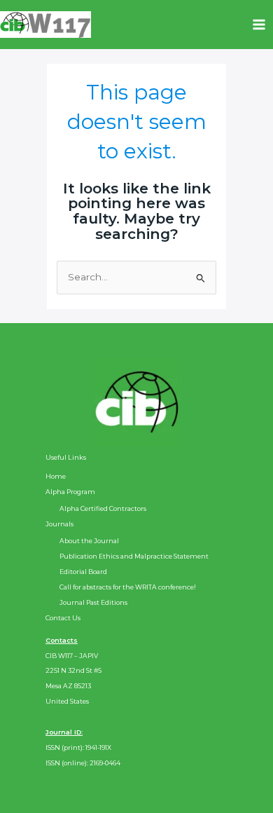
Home (56, 476)
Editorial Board (83, 571)
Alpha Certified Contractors (102, 508)
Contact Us (63, 618)
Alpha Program (70, 492)
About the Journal (89, 541)
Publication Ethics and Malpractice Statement (134, 556)
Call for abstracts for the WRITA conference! (127, 587)
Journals (60, 524)
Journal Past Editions (93, 602)
